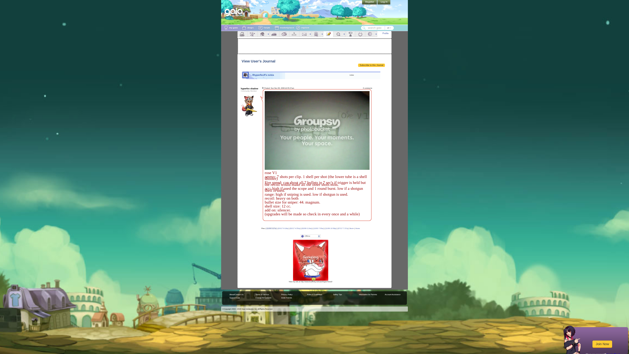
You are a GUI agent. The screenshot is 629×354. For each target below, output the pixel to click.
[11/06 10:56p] (330, 228)
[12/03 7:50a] (318, 228)
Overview (242, 34)
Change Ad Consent (263, 298)
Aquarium (284, 34)
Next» (352, 228)
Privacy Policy (287, 294)
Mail (304, 34)
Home (357, 228)
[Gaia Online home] (234, 12)
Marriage (360, 34)
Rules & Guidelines (314, 294)
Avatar (252, 34)
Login (384, 2)
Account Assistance (392, 294)
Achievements (350, 34)
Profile (385, 33)
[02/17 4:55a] (295, 228)
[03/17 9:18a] (283, 228)
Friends (316, 34)
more (268, 34)
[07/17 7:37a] (343, 228)
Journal (328, 34)
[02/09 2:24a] (307, 228)
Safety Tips (337, 294)
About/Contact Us (236, 294)
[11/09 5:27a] (271, 228)
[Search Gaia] (364, 28)
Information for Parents (368, 294)
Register (369, 2)
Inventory (294, 34)
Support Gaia (234, 298)
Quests (338, 34)
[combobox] (377, 28)
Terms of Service (262, 294)
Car (274, 34)
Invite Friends (286, 298)
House (262, 34)
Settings (370, 34)
